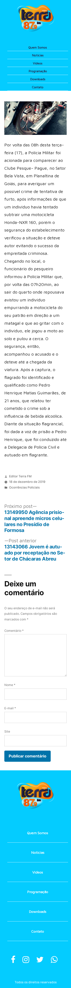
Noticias (38, 55)
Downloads (37, 79)
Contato (37, 87)
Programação (38, 71)
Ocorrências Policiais (24, 487)
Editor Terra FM (20, 476)
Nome (9, 685)
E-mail (10, 708)
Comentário (14, 631)
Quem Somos (37, 47)
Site (7, 731)
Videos (37, 63)
